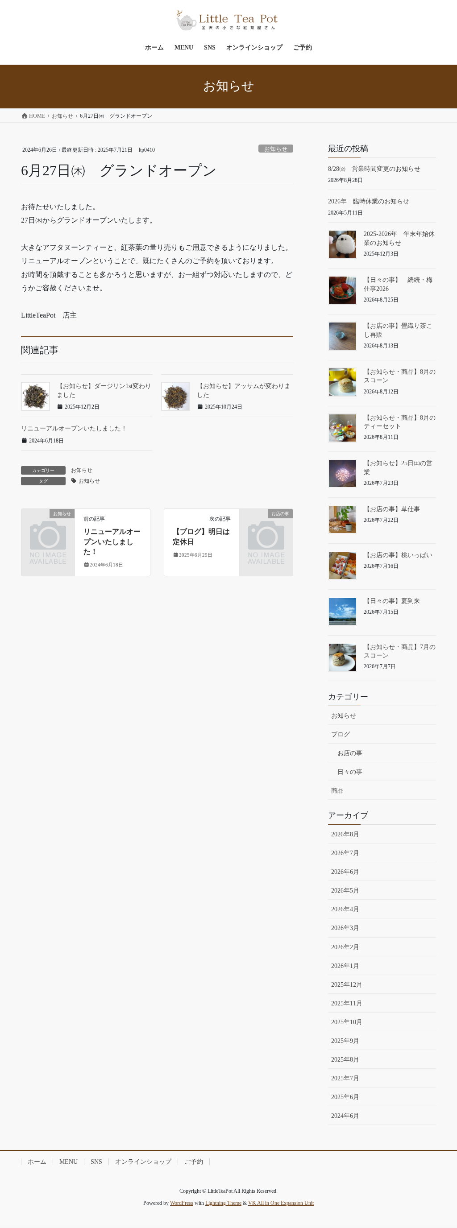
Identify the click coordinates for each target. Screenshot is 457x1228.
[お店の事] (266, 525)
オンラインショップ (143, 1161)
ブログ (340, 734)
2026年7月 (345, 853)
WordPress (181, 1203)
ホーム (37, 1161)
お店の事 (349, 753)
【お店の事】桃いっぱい (398, 555)
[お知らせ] (48, 525)
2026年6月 (345, 871)
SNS (96, 1161)
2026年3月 (345, 928)
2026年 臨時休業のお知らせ (368, 201)
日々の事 (349, 772)
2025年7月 (345, 1078)
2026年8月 (345, 834)
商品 (337, 790)
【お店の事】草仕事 (392, 509)
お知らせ (275, 149)
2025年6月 (345, 1097)
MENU (68, 1161)
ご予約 (193, 1161)
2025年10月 (346, 1022)
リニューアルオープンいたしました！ (74, 428)
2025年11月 (346, 1003)
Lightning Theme (223, 1203)
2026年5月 (345, 890)
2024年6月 (345, 1115)
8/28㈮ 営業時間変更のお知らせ (374, 168)
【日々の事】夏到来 (392, 601)
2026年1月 (345, 966)
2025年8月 (345, 1059)
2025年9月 (345, 1041)
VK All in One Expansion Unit (281, 1203)
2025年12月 (346, 984)
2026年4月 (345, 909)
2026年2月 (345, 947)
